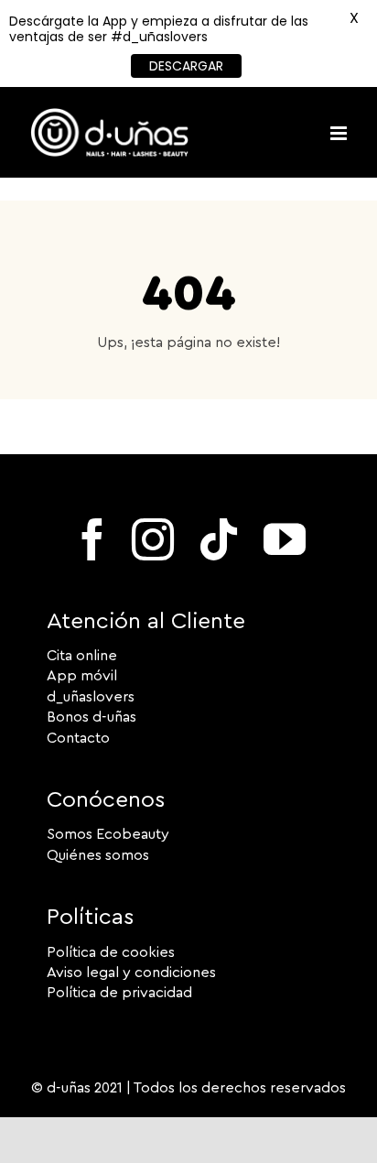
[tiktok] (218, 539)
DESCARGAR (186, 66)
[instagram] (153, 539)
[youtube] (285, 539)
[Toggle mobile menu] (340, 133)
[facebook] (92, 539)
